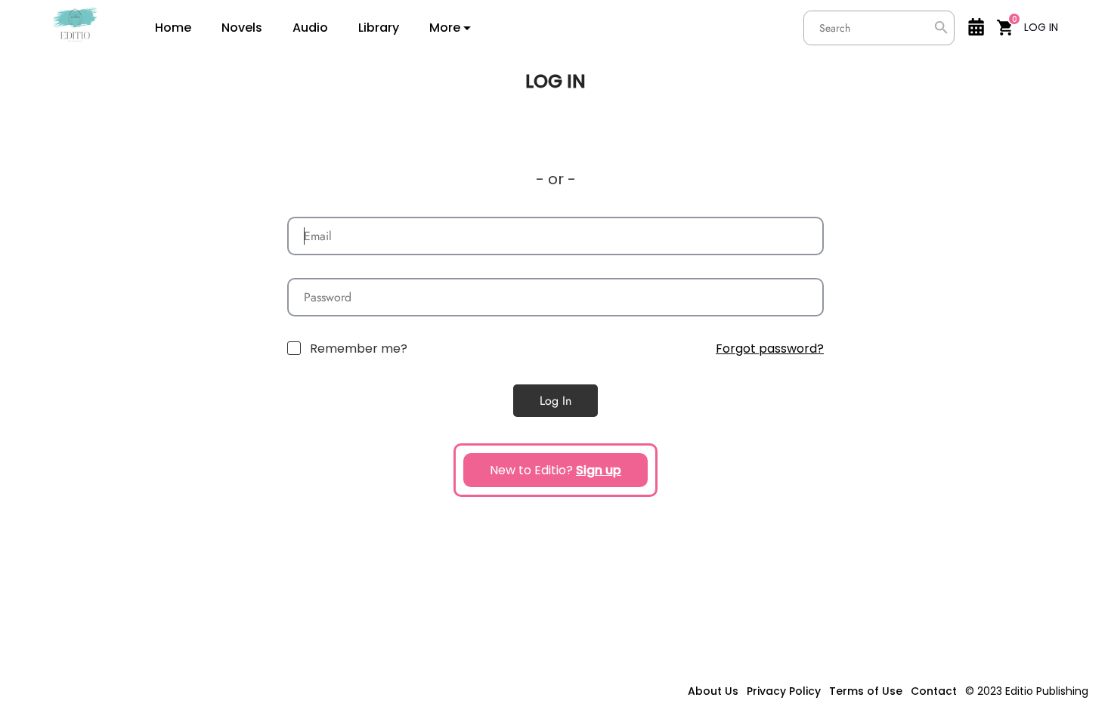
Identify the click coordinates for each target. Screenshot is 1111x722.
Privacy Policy (784, 691)
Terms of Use (865, 691)
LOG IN (1041, 27)
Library (378, 27)
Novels (241, 27)
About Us (713, 691)
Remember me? (358, 348)
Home (173, 27)
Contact (934, 691)
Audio (310, 27)
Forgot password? (770, 348)
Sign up (598, 470)
